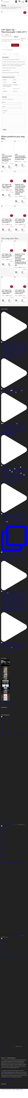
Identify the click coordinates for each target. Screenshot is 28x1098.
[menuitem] (16, 3)
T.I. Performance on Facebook (7, 709)
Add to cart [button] (5, 168)
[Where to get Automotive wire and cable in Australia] (5, 700)
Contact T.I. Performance (6, 1086)
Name (3, 102)
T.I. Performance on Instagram (7, 652)
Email (3, 106)
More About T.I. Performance (7, 1078)
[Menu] (23, 3)
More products (4, 1052)
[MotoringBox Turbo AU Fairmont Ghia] (5, 665)
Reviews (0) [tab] (16, 54)
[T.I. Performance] (11, 2)
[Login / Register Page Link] (16, 3)
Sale (8, 49)
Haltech (14, 82)
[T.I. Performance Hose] (5, 672)
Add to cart (15, 45)
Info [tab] (10, 54)
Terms (13, 1089)
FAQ (21, 1089)
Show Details (10, 168)
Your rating (4, 110)
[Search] (19, 3)
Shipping (18, 1089)
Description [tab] (5, 54)
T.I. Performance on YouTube (7, 701)
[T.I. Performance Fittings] (5, 679)
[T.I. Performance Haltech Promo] (5, 686)
